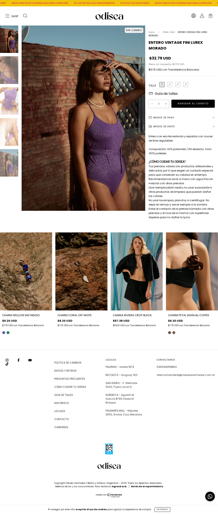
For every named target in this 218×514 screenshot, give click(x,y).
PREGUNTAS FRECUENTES (69, 379)
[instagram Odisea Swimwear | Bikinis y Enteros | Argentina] (7, 360)
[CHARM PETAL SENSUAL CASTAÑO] (173, 332)
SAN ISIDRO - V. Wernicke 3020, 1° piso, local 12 (121, 385)
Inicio (152, 32)
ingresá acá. (119, 486)
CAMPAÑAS (61, 427)
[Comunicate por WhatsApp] (210, 496)
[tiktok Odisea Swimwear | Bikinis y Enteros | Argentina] (7, 364)
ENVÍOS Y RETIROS (65, 370)
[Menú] (12, 16)
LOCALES (59, 411)
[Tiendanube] (109, 496)
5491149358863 (167, 367)
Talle (152, 85)
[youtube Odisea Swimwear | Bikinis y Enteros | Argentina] (30, 360)
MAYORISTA (61, 403)
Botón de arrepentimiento (147, 486)
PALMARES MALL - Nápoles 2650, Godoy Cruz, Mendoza (124, 412)
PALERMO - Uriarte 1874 (120, 367)
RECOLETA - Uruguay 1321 (122, 375)
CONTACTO (61, 419)
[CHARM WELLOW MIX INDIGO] (3, 332)
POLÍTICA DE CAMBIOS (68, 362)
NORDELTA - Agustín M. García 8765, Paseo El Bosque (120, 398)
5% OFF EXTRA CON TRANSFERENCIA (64, 3)
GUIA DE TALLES (63, 395)
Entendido (162, 509)
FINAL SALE (169, 32)
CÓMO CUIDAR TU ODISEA (70, 387)
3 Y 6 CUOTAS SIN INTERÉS (105, 3)
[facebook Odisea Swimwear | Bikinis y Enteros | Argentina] (19, 360)
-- (159, 32)
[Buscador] (25, 16)
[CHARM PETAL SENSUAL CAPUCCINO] (169, 332)
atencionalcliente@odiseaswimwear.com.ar (186, 375)
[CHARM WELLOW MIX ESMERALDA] (8, 332)
